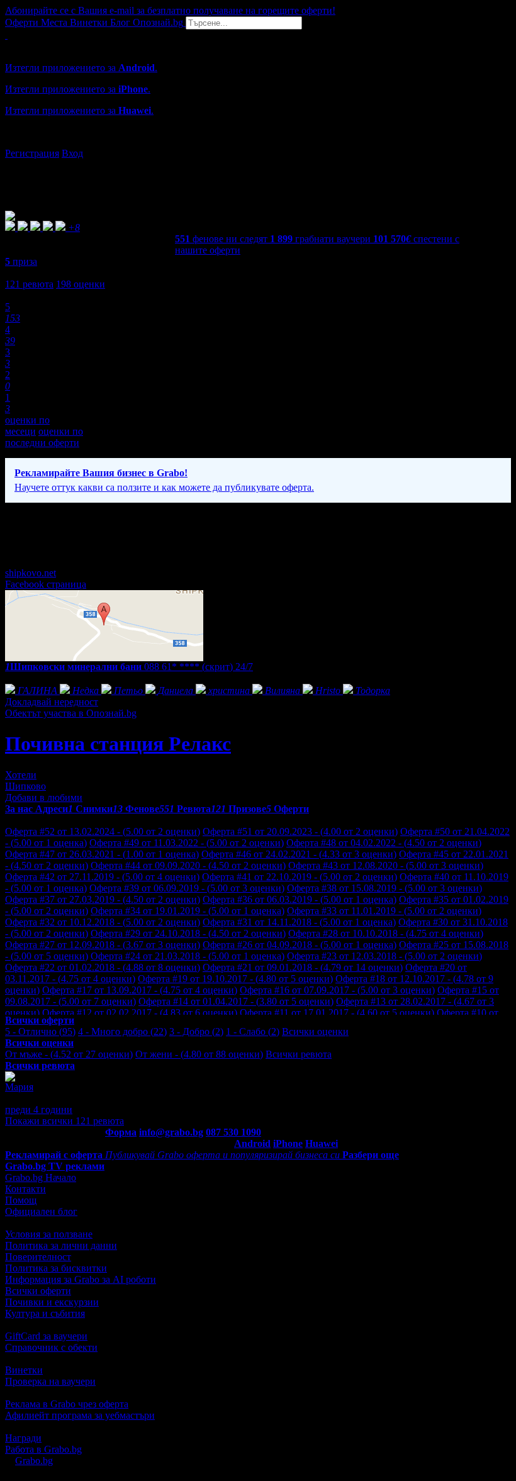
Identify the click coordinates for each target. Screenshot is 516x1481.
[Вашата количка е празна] (6, 35)
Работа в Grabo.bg (43, 1449)
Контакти (25, 1188)
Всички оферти (38, 1290)
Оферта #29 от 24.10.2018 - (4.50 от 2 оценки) (188, 933)
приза (21, 261)
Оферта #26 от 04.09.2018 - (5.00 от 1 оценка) (299, 944)
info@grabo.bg (171, 1132)
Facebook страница (45, 584)
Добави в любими (43, 797)
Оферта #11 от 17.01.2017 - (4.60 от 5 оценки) (337, 1012)
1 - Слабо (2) (252, 1031)
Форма (121, 1132)
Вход (72, 153)
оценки (80, 284)
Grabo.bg (34, 1460)
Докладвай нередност (51, 701)
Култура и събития (45, 1313)
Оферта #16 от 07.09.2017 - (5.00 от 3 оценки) (337, 990)
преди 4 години (38, 1109)
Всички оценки (315, 1031)
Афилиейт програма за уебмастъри (80, 1415)
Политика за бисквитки (56, 1268)
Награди (23, 1438)
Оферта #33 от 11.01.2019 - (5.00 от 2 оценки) (384, 910)
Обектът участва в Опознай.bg (71, 713)
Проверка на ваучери (50, 1381)
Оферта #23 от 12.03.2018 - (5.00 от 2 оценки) (384, 956)
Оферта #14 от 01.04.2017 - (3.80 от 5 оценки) (236, 1001)
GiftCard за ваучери (46, 1336)
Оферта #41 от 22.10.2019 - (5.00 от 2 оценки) (299, 876)
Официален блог (41, 1211)
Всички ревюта (299, 1054)
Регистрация (32, 153)
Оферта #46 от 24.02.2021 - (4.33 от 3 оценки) (298, 854)
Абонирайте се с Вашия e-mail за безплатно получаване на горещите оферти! (170, 10)
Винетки (24, 1370)
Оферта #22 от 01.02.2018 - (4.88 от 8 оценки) (102, 967)
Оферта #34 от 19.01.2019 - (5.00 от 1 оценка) (187, 910)
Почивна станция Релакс (118, 743)
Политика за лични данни (61, 1245)
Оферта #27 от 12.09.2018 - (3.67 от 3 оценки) (102, 944)
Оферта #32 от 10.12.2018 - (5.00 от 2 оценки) (102, 922)
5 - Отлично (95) (40, 1031)
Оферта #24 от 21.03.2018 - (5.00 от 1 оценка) (187, 956)
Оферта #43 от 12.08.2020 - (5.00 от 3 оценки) (385, 865)
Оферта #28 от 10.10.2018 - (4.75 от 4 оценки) (385, 933)
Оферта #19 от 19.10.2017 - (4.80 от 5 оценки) (235, 978)
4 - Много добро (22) (122, 1031)
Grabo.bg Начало (40, 1177)
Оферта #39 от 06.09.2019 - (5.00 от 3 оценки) (186, 888)
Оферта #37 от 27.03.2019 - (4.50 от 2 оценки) (102, 899)
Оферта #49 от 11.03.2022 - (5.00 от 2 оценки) (186, 842)
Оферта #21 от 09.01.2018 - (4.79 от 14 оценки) (303, 967)
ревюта (29, 284)
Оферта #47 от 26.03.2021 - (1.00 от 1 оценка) (102, 854)
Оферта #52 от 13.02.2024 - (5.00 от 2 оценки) (102, 831)
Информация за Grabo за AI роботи (80, 1279)
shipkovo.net (30, 572)
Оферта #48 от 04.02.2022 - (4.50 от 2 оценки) (383, 842)
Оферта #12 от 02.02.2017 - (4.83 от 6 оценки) (139, 1012)
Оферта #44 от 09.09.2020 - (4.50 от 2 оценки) (188, 865)
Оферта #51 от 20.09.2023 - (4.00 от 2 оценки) (300, 831)
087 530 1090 (233, 1132)
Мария (19, 1086)
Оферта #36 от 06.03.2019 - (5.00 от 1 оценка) (299, 899)
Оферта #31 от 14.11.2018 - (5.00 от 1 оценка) (299, 922)
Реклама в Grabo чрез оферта (66, 1404)
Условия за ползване (49, 1234)
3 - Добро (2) (196, 1031)
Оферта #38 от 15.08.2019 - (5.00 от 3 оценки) (384, 888)
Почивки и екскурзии (52, 1302)
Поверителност (38, 1256)
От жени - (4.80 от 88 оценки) (199, 1054)
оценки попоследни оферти (44, 437)
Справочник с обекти (51, 1347)
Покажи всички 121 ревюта (64, 1120)
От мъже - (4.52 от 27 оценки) (69, 1054)
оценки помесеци (27, 426)
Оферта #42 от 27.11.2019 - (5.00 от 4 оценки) (102, 876)
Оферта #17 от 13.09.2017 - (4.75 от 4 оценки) (139, 990)
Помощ (20, 1200)
